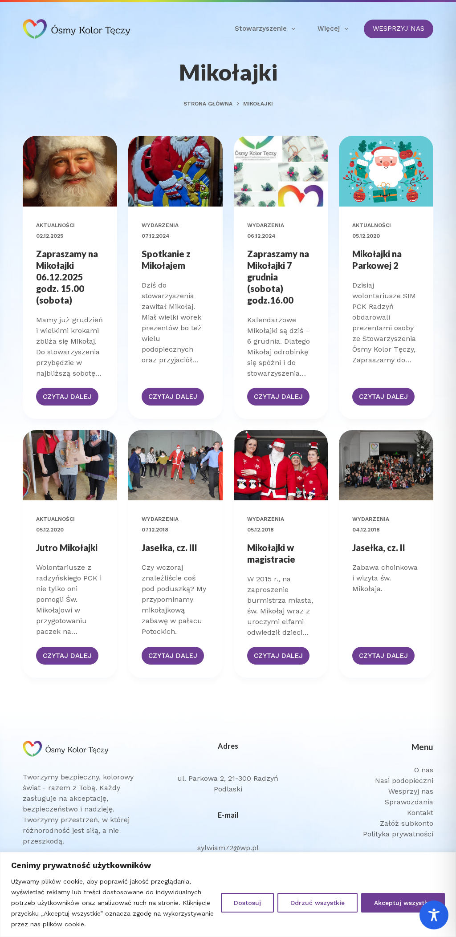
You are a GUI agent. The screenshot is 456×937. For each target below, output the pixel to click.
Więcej (329, 28)
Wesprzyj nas (410, 791)
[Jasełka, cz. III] (175, 465)
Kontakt (420, 812)
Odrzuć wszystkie (317, 902)
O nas (423, 770)
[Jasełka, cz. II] (386, 465)
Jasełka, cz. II (378, 547)
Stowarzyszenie (261, 28)
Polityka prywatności (398, 834)
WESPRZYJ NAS (398, 28)
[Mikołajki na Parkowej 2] (386, 171)
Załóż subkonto (406, 823)
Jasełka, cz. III (169, 547)
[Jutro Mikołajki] (70, 465)
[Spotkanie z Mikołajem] (175, 171)
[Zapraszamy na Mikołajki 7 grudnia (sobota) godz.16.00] (281, 171)
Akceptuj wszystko (403, 902)
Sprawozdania (409, 802)
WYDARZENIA (160, 225)
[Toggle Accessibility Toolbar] (434, 915)
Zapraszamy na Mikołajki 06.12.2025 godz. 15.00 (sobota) (67, 276)
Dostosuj (247, 902)
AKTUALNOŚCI (55, 225)
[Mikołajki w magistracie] (281, 465)
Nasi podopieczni (404, 780)
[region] (228, 894)
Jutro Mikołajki (67, 547)
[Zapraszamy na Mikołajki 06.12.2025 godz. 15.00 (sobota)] (70, 171)
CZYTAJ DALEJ (70, 399)
